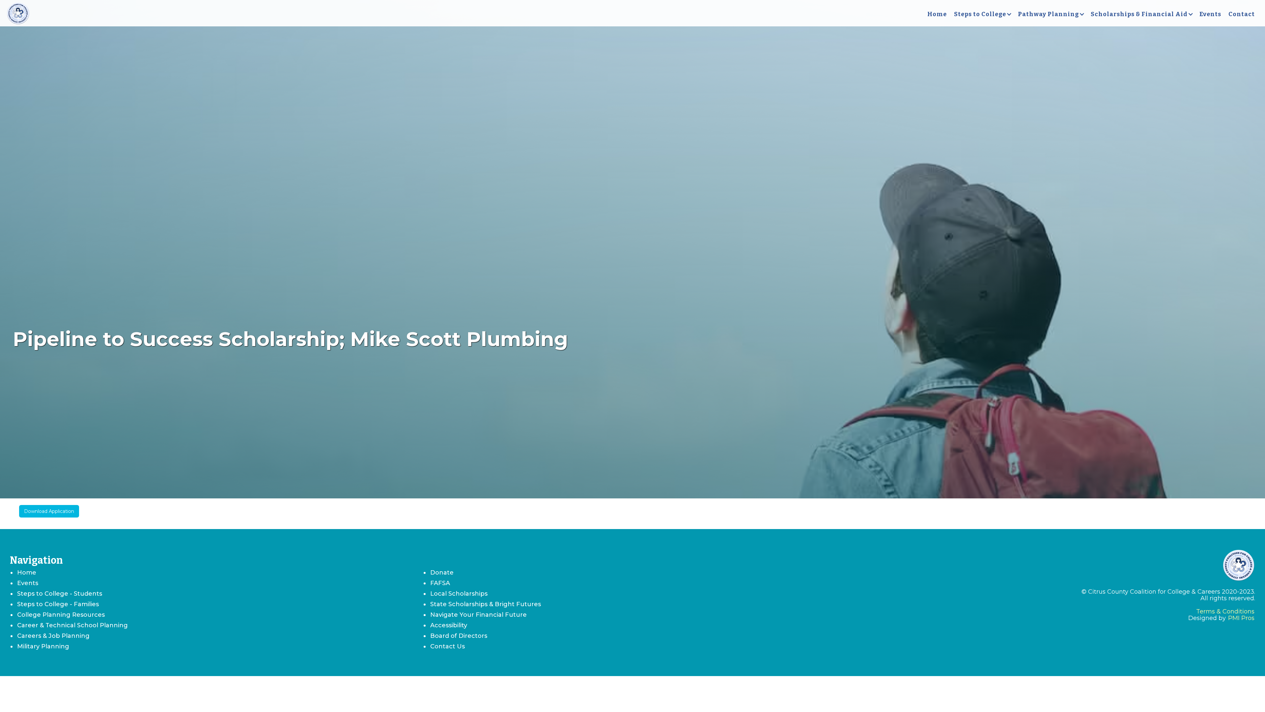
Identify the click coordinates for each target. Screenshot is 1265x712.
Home (937, 14)
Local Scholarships (459, 593)
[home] (18, 14)
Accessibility (448, 625)
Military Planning (43, 646)
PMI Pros (1241, 618)
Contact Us (447, 646)
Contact (1241, 14)
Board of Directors (458, 635)
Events (1210, 14)
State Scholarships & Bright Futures (485, 604)
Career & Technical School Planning (72, 625)
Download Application (49, 511)
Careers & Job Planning (53, 635)
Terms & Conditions (1225, 611)
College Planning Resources (61, 614)
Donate (442, 572)
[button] (982, 14)
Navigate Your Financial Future (478, 614)
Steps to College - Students (59, 593)
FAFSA (440, 583)
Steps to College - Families (58, 604)
